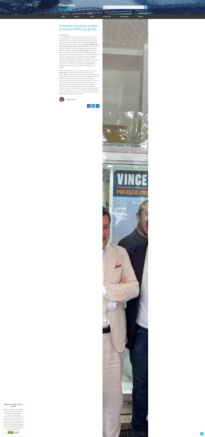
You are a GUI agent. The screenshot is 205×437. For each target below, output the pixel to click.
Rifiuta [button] (16, 432)
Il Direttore (107, 16)
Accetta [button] (10, 432)
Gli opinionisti (124, 16)
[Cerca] (145, 7)
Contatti (141, 16)
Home (63, 16)
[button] (89, 106)
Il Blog (92, 16)
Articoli (76, 16)
